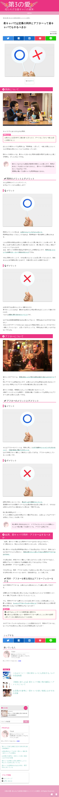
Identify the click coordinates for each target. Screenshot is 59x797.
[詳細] (19, 660)
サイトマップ (8, 778)
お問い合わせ (8, 781)
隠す (32, 80)
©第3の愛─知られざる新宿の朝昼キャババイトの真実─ (23, 791)
